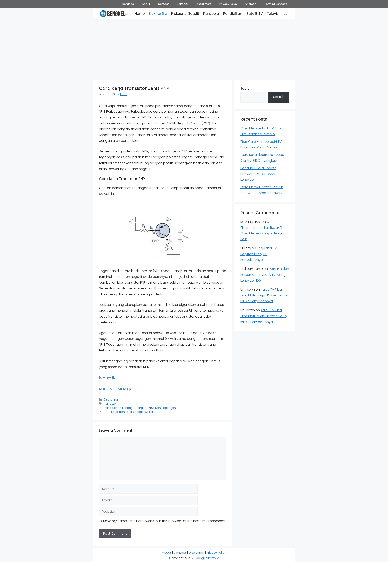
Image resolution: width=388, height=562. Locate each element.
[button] (285, 13)
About (146, 4)
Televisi (273, 13)
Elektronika (158, 13)
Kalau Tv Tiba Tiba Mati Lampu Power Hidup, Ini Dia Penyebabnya (263, 295)
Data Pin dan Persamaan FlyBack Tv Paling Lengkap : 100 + (264, 274)
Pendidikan (232, 13)
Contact (163, 4)
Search (246, 88)
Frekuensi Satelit (185, 13)
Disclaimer (196, 552)
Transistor (110, 404)
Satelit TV (254, 13)
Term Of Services (276, 4)
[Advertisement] (194, 48)
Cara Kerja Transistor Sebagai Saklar (128, 412)
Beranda (128, 4)
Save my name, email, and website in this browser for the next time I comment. (164, 521)
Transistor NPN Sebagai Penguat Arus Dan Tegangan (139, 408)
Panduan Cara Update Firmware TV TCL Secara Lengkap (259, 174)
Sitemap (250, 4)
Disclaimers (203, 4)
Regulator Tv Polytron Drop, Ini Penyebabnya (258, 254)
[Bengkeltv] (113, 13)
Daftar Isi (182, 4)
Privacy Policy (228, 4)
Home (140, 13)
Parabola (211, 13)
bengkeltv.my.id (207, 558)
